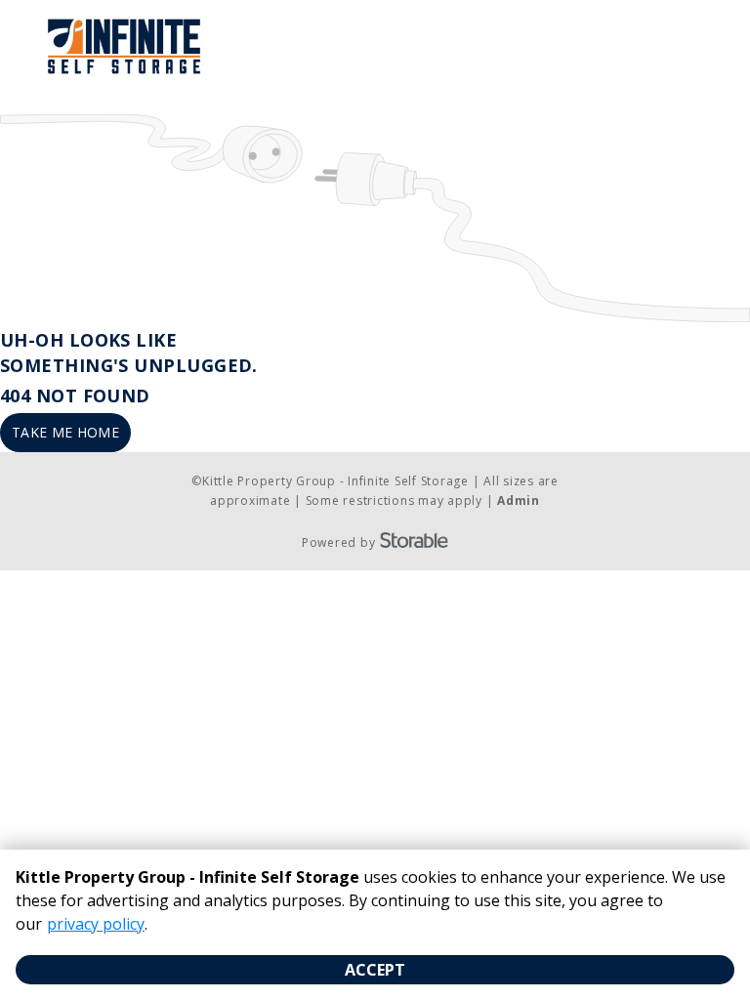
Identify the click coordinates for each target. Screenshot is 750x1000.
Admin (518, 500)
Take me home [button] (65, 432)
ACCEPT (375, 969)
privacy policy (96, 924)
